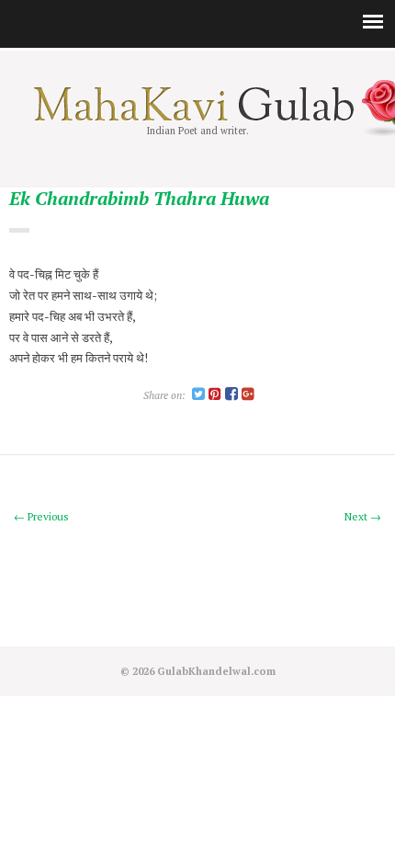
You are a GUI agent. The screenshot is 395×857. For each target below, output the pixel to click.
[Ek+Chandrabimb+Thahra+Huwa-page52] (198, 395)
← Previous (41, 516)
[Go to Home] (198, 117)
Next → (362, 516)
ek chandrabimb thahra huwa (139, 199)
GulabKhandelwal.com (216, 671)
